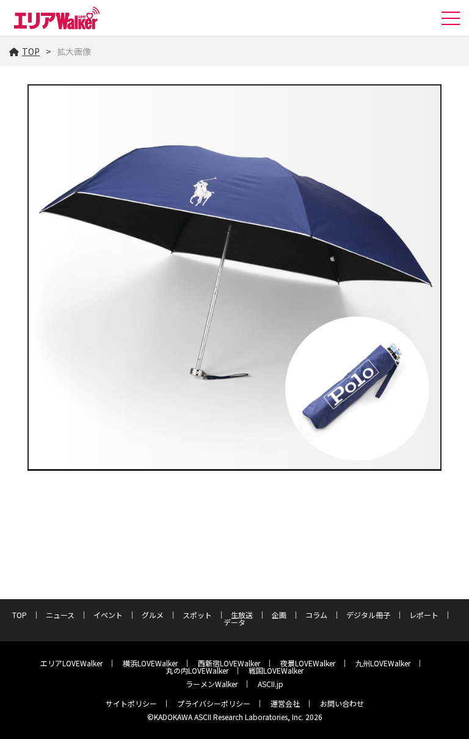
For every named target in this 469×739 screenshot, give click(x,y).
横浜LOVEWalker (150, 663)
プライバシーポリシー (213, 703)
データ (234, 622)
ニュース (60, 615)
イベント (108, 615)
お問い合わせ (342, 703)
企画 (279, 615)
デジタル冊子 (368, 615)
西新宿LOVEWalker (229, 663)
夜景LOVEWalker (307, 663)
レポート (423, 615)
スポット (197, 615)
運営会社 (285, 703)
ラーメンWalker (212, 684)
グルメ (153, 615)
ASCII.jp (270, 684)
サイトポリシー (131, 703)
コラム (316, 615)
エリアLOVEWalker (71, 663)
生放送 (242, 615)
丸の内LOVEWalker (197, 670)
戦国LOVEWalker (276, 670)
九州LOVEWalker (382, 663)
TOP (31, 51)
